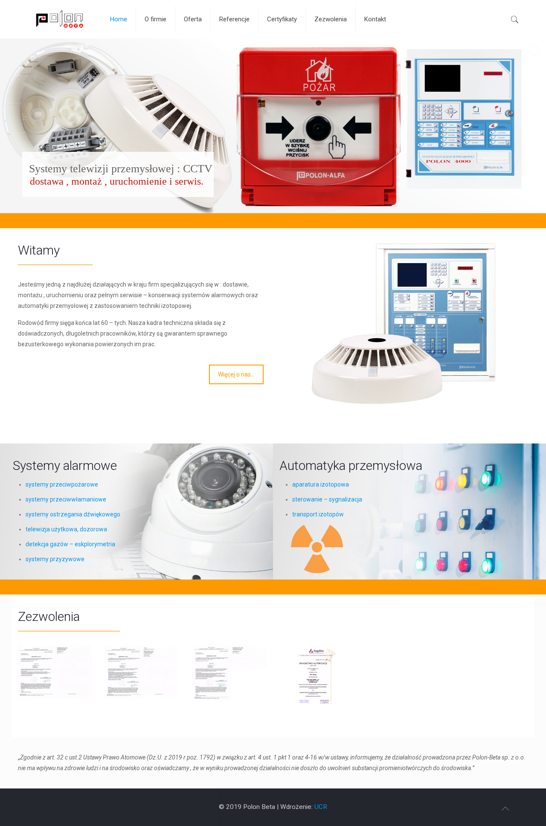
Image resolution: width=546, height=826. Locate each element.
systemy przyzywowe (55, 559)
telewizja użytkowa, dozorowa (66, 529)
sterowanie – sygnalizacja (327, 499)
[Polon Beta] (57, 19)
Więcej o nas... (236, 374)
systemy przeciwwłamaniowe (66, 499)
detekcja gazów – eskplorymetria (70, 544)
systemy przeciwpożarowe (62, 484)
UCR (320, 807)
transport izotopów (318, 514)
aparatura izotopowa (320, 484)
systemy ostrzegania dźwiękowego (73, 514)
